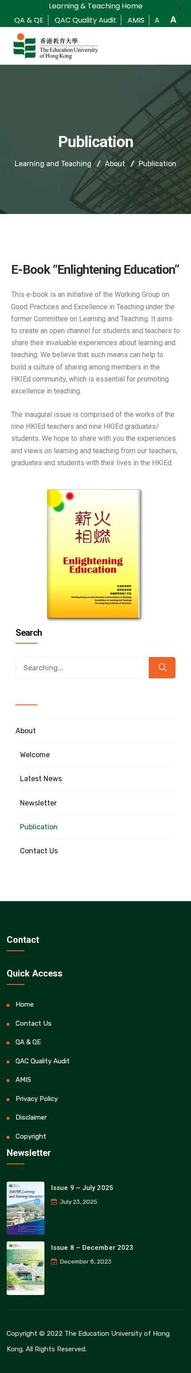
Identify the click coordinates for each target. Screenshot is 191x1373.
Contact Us (39, 851)
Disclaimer (31, 1117)
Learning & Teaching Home (96, 6)
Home (25, 1004)
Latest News (41, 778)
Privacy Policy (37, 1099)
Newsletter (38, 803)
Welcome (35, 755)
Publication (39, 827)
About (26, 731)
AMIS (23, 1080)
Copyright (31, 1136)
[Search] (162, 667)
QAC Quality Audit (43, 1061)
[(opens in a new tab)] (25, 1208)
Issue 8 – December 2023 (92, 1248)
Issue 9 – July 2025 (82, 1188)
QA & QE (28, 1042)
